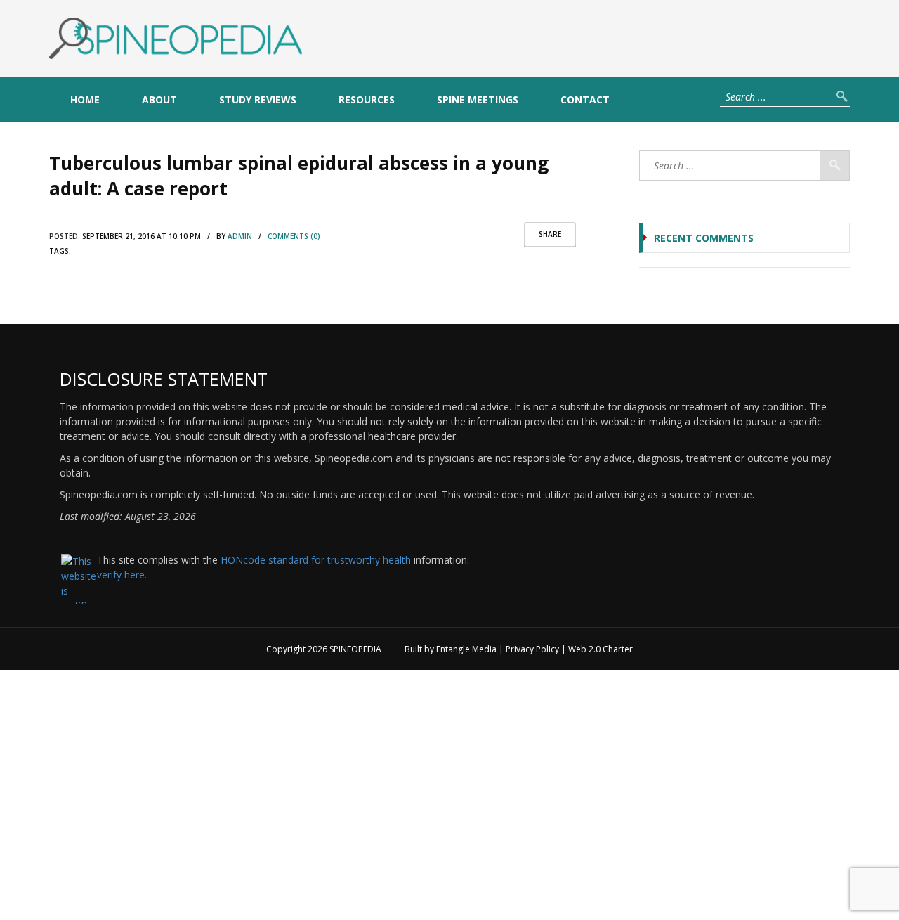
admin (240, 236)
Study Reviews (257, 99)
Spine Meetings (477, 99)
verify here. (122, 574)
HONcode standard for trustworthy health (316, 559)
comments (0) (294, 236)
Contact (585, 99)
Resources (367, 99)
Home (85, 99)
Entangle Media (466, 649)
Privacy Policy (532, 649)
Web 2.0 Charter (600, 649)
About (159, 99)
